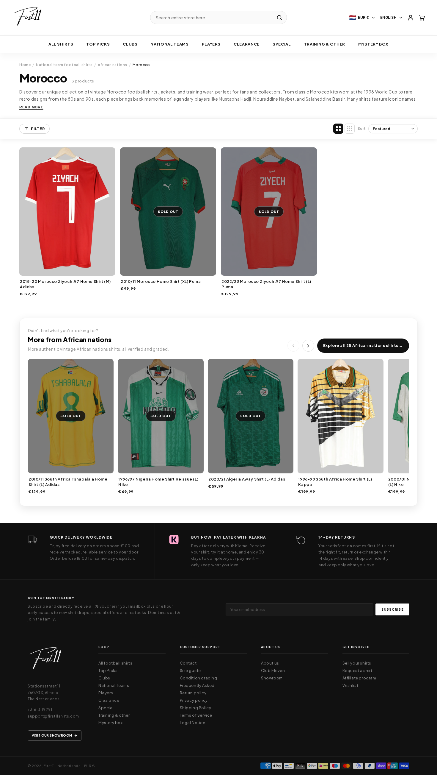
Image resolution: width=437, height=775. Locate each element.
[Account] (410, 17)
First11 (49, 765)
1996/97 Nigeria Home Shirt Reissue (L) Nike (158, 482)
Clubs (130, 44)
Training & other (324, 44)
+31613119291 (40, 709)
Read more (31, 107)
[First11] (45, 660)
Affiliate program (359, 678)
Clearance (247, 44)
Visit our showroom (52, 735)
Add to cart (67, 270)
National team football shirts (64, 65)
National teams (169, 44)
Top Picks (98, 44)
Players (211, 44)
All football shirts (115, 663)
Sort (362, 128)
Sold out (168, 270)
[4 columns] (338, 129)
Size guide (190, 670)
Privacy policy (194, 700)
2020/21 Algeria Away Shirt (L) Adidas (246, 479)
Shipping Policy (195, 707)
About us (270, 663)
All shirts (60, 44)
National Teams (113, 685)
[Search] (279, 17)
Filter (38, 129)
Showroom (272, 678)
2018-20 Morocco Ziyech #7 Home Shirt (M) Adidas (65, 284)
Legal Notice (192, 722)
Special (282, 44)
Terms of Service (196, 715)
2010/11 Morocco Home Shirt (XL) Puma (161, 281)
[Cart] (421, 17)
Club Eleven (273, 670)
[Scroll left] (293, 346)
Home (25, 65)
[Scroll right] (308, 346)
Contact (188, 663)
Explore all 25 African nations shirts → (363, 345)
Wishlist (350, 685)
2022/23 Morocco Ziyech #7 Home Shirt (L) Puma (266, 284)
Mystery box (373, 44)
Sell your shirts (357, 663)
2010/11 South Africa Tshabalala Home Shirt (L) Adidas (68, 482)
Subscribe (392, 609)
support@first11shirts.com (53, 716)
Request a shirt (357, 670)
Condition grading (198, 678)
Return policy (193, 692)
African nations (112, 65)
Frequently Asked (197, 685)
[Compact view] (350, 129)
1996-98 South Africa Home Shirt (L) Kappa (335, 482)
